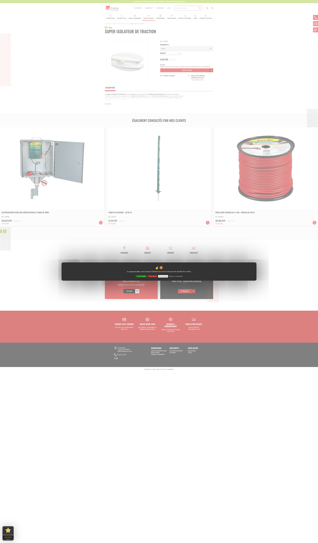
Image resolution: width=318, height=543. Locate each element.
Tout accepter (141, 276)
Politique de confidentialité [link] (176, 276)
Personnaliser (163, 276)
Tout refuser (152, 276)
